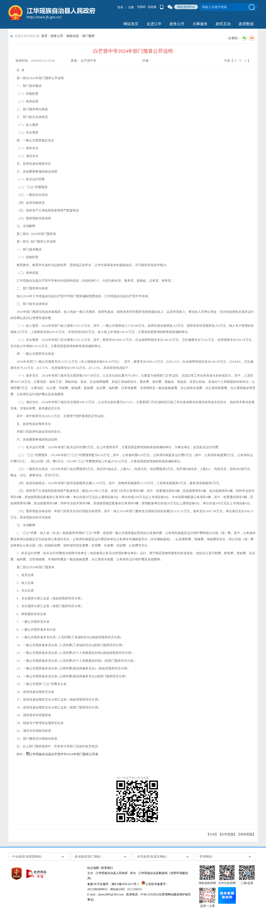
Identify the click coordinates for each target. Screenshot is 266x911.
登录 (120, 7)
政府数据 (246, 24)
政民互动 (223, 24)
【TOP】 (212, 834)
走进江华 (154, 24)
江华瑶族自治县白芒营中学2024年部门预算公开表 (63, 754)
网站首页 (130, 24)
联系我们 (107, 867)
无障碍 (141, 7)
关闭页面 (246, 834)
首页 (44, 36)
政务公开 (177, 24)
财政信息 (72, 36)
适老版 (152, 7)
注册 (131, 7)
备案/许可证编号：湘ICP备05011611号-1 (113, 884)
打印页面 (227, 834)
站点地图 (93, 867)
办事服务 (200, 24)
